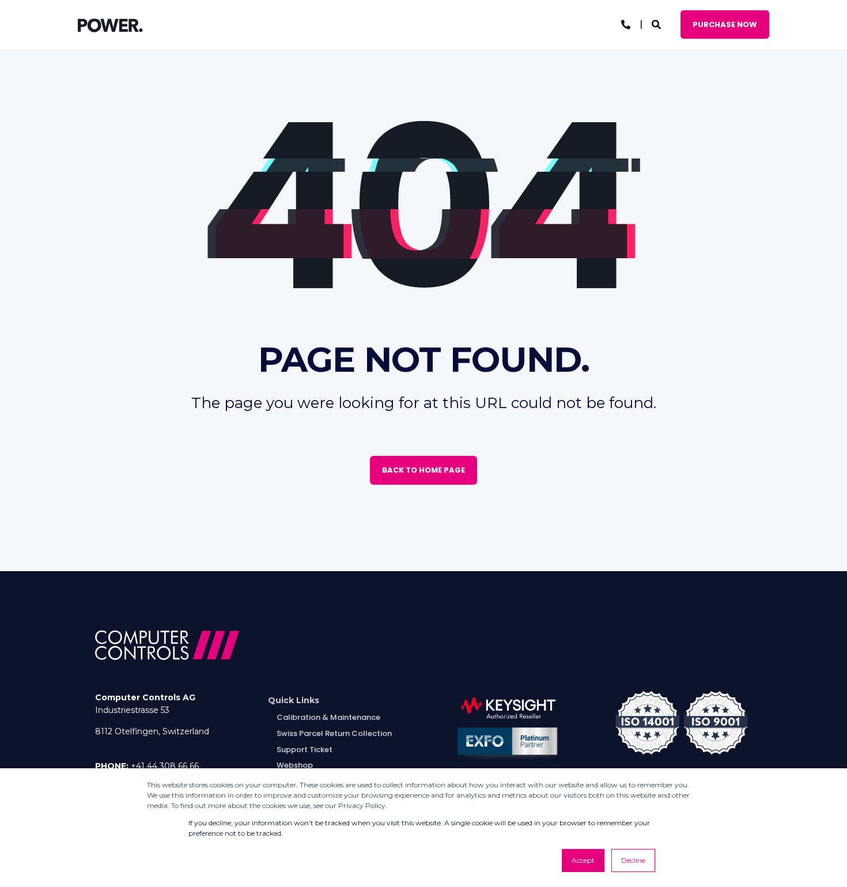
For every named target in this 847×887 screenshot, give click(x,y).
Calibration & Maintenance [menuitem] (328, 717)
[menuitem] (293, 700)
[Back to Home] (110, 24)
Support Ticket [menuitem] (304, 749)
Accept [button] (583, 860)
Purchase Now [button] (725, 23)
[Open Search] (657, 23)
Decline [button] (633, 860)
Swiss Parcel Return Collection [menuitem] (334, 733)
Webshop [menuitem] (295, 765)
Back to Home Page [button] (423, 470)
